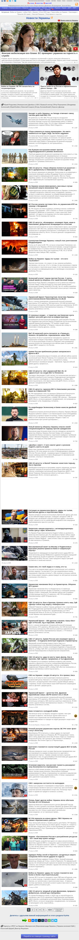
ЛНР (74, 8)
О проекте (69, 0)
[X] (39, 920)
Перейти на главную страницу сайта (39, 936)
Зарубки (53, 0)
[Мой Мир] (36, 920)
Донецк (61, 107)
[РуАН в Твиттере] (10, 1)
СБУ (37, 105)
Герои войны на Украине (59, 12)
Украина (57, 8)
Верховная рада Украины (46, 926)
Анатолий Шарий (7, 928)
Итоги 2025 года (44, 12)
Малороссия (30, 926)
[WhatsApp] (49, 920)
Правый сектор (46, 105)
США (30, 9)
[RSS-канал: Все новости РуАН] (76, 4)
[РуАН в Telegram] (15, 1)
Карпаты (7, 926)
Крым (64, 8)
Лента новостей (35, 8)
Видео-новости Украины (69, 20)
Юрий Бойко (15, 107)
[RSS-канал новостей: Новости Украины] (51, 17)
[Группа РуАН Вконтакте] (2, 1)
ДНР (69, 8)
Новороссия (22, 105)
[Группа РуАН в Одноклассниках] (7, 1)
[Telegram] (52, 920)
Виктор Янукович (21, 928)
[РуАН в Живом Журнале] (12, 1)
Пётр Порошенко (59, 105)
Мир (41, 9)
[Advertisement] (39, 494)
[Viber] (46, 920)
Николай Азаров (27, 107)
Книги (63, 0)
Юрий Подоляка (10, 105)
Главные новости (15, 8)
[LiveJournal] (42, 920)
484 (50, 909)
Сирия (36, 9)
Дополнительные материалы (36, 0)
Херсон (55, 107)
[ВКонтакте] (32, 920)
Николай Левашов (38, 14)
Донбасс (31, 105)
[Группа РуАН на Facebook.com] (5, 1)
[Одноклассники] (29, 920)
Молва (59, 0)
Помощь (47, 9)
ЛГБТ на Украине (17, 926)
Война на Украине (16, 12)
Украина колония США (65, 926)
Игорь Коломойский (43, 107)
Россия (44, 8)
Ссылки (48, 0)
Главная (4, 8)
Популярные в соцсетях (54, 14)
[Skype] (55, 920)
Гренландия (73, 12)
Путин (51, 8)
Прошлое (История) (23, 14)
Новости (25, 8)
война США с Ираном (30, 12)
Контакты (76, 0)
